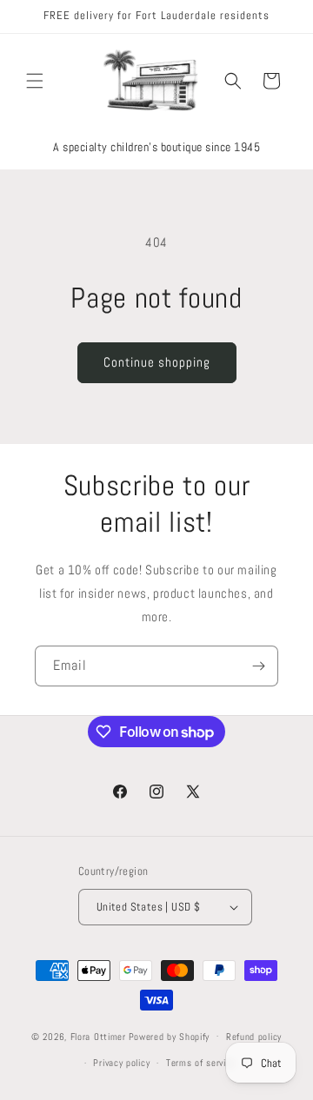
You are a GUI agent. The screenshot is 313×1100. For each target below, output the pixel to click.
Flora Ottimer (98, 1036)
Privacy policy (121, 1063)
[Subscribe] (258, 666)
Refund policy (254, 1036)
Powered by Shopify (169, 1036)
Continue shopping (156, 362)
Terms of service (201, 1063)
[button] (35, 81)
